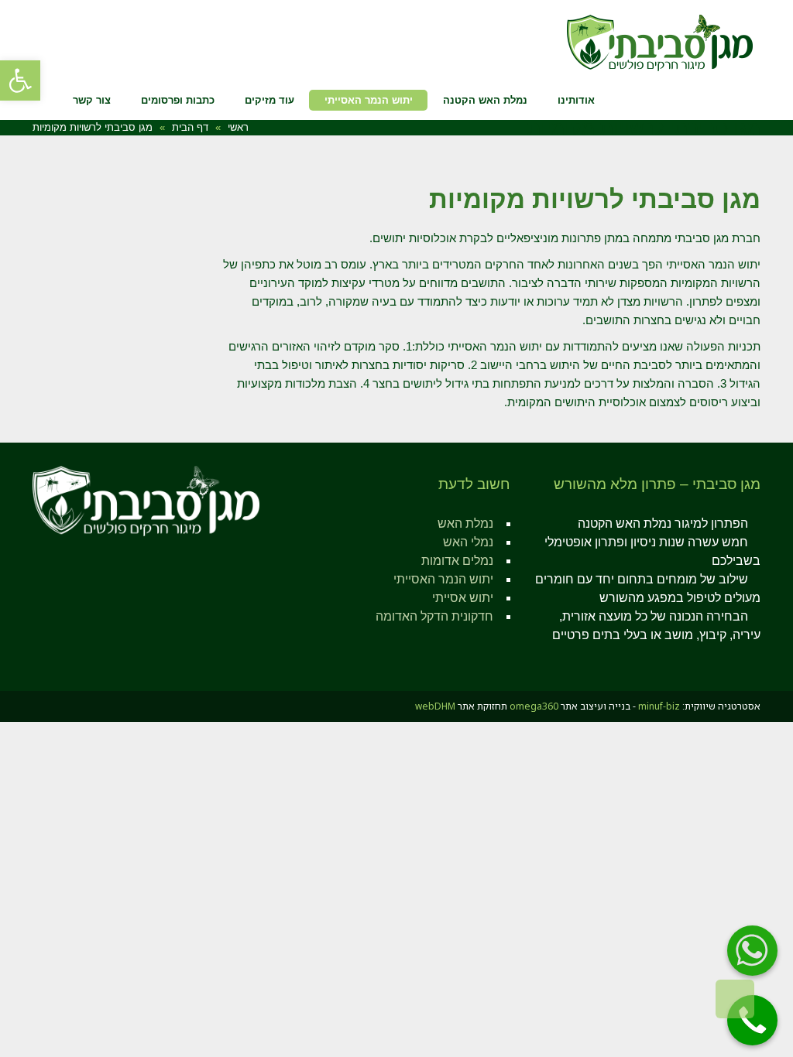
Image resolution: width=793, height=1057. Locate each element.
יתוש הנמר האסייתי (443, 579)
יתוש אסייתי (462, 597)
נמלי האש (468, 542)
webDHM (435, 706)
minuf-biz (659, 706)
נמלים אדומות (457, 560)
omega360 (534, 706)
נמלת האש (465, 523)
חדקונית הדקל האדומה (434, 616)
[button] (20, 80)
